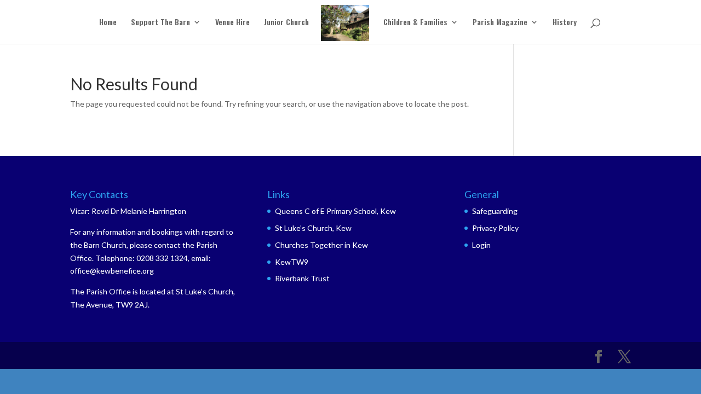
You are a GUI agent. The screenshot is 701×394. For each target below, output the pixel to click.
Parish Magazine (500, 22)
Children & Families (415, 22)
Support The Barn (160, 22)
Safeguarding (495, 211)
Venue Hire (232, 22)
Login (481, 245)
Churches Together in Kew (321, 245)
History (565, 22)
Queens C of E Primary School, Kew (335, 211)
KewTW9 (291, 261)
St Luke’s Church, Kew (313, 228)
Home (108, 22)
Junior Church (286, 22)
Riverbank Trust (302, 278)
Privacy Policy (495, 228)
